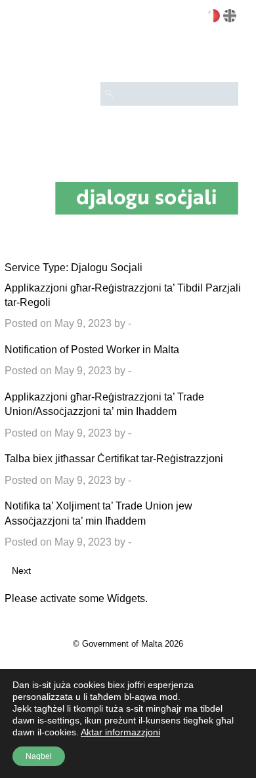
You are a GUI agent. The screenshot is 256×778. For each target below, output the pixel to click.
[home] (146, 198)
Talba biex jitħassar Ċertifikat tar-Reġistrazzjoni (114, 458)
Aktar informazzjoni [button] (120, 732)
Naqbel (39, 756)
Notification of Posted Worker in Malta (92, 349)
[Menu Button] (222, 56)
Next (21, 570)
